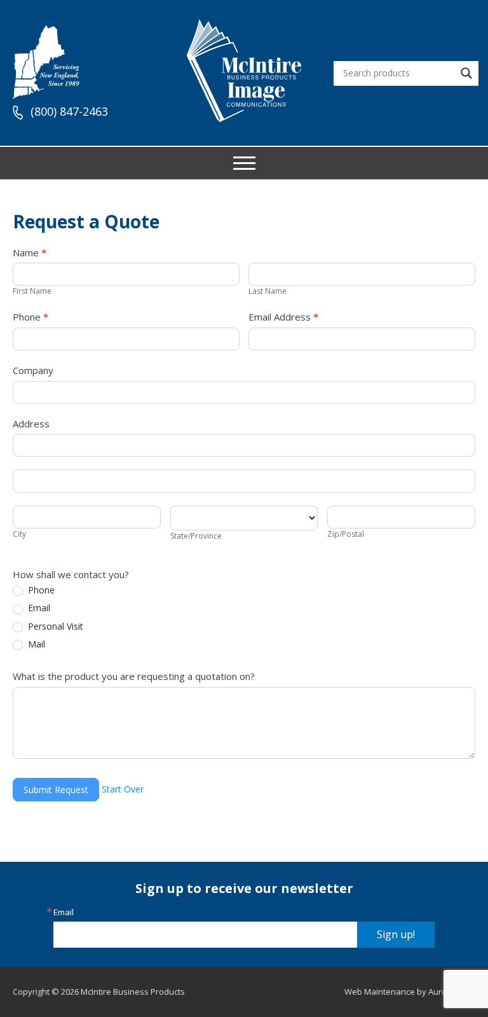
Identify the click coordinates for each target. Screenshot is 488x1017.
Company (33, 370)
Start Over (123, 788)
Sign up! (396, 934)
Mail (35, 644)
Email (37, 608)
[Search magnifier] (466, 73)
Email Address (283, 316)
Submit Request (56, 790)
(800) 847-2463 (69, 112)
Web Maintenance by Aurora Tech (409, 991)
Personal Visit (54, 626)
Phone (30, 316)
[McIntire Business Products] (244, 117)
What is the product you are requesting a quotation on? (134, 676)
